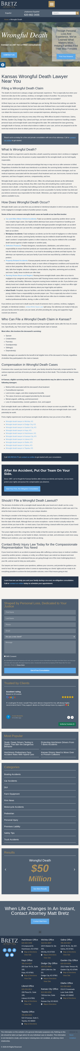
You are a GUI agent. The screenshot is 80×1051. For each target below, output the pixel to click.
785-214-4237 (27, 963)
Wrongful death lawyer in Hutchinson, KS (21, 433)
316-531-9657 (46, 943)
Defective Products (13, 246)
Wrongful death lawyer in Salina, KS (19, 445)
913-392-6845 (66, 986)
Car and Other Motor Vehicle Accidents (21, 219)
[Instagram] (9, 950)
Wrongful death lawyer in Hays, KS (18, 430)
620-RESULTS (13, 457)
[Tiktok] (14, 950)
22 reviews (17, 694)
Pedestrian (9, 813)
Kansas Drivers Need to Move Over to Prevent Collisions (57, 753)
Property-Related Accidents (17, 260)
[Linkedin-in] (7, 955)
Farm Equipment (12, 794)
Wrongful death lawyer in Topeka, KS (19, 448)
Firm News (9, 800)
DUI (6, 787)
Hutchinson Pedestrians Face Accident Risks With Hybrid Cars (19, 753)
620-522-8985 (46, 966)
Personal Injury (11, 820)
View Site (27, 955)
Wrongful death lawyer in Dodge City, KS (21, 424)
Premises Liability (12, 826)
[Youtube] (12, 955)
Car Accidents (10, 781)
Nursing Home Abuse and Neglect (19, 275)
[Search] (77, 13)
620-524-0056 (66, 963)
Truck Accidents (11, 839)
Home (6, 19)
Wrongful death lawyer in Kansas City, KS (21, 436)
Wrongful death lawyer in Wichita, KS (19, 421)
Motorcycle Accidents (14, 807)
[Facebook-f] (5, 950)
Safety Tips (9, 833)
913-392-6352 (46, 992)
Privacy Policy (21, 665)
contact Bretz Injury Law (34, 307)
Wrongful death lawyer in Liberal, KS (19, 439)
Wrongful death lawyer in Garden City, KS (21, 427)
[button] (52, 4)
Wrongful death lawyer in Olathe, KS (19, 442)
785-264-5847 (66, 943)
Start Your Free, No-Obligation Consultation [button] (22, 489)
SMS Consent (11, 656)
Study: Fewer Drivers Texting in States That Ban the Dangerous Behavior (18, 744)
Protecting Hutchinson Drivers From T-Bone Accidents (57, 743)
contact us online (28, 457)
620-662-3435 (31, 14)
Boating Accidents (12, 774)
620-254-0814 (27, 989)
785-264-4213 (27, 1015)
